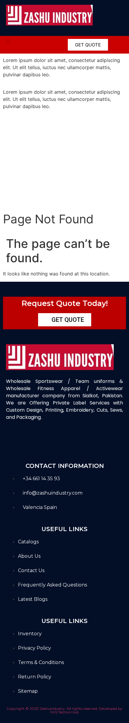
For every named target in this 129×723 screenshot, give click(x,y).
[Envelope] (54, 438)
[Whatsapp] (74, 438)
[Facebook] (14, 438)
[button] (8, 41)
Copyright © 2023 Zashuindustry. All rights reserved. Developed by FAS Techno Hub (64, 710)
